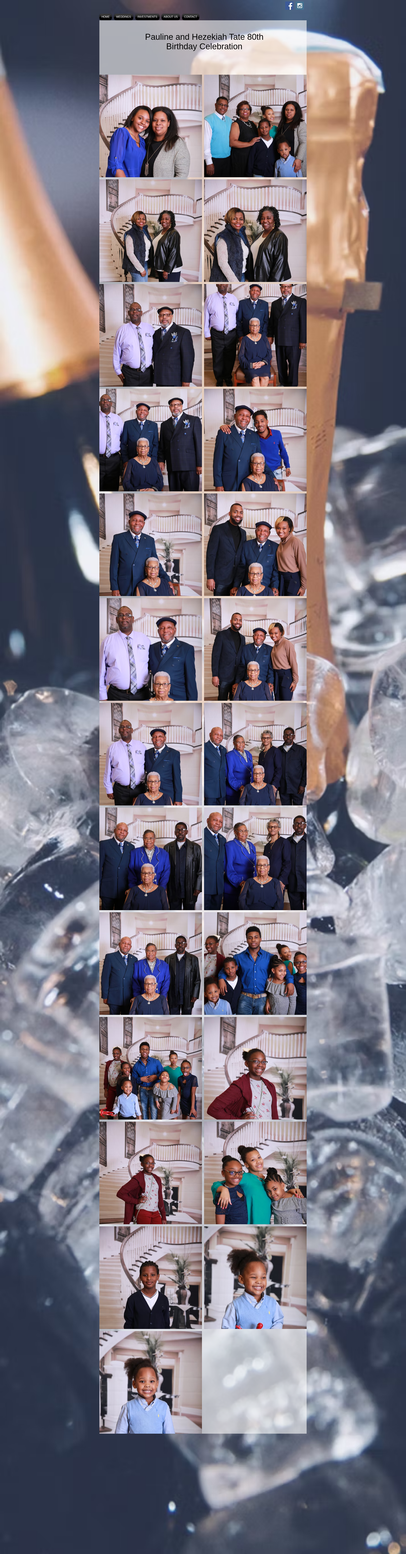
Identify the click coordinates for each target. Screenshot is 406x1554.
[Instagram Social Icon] (300, 5)
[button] (123, 17)
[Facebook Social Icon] (289, 5)
